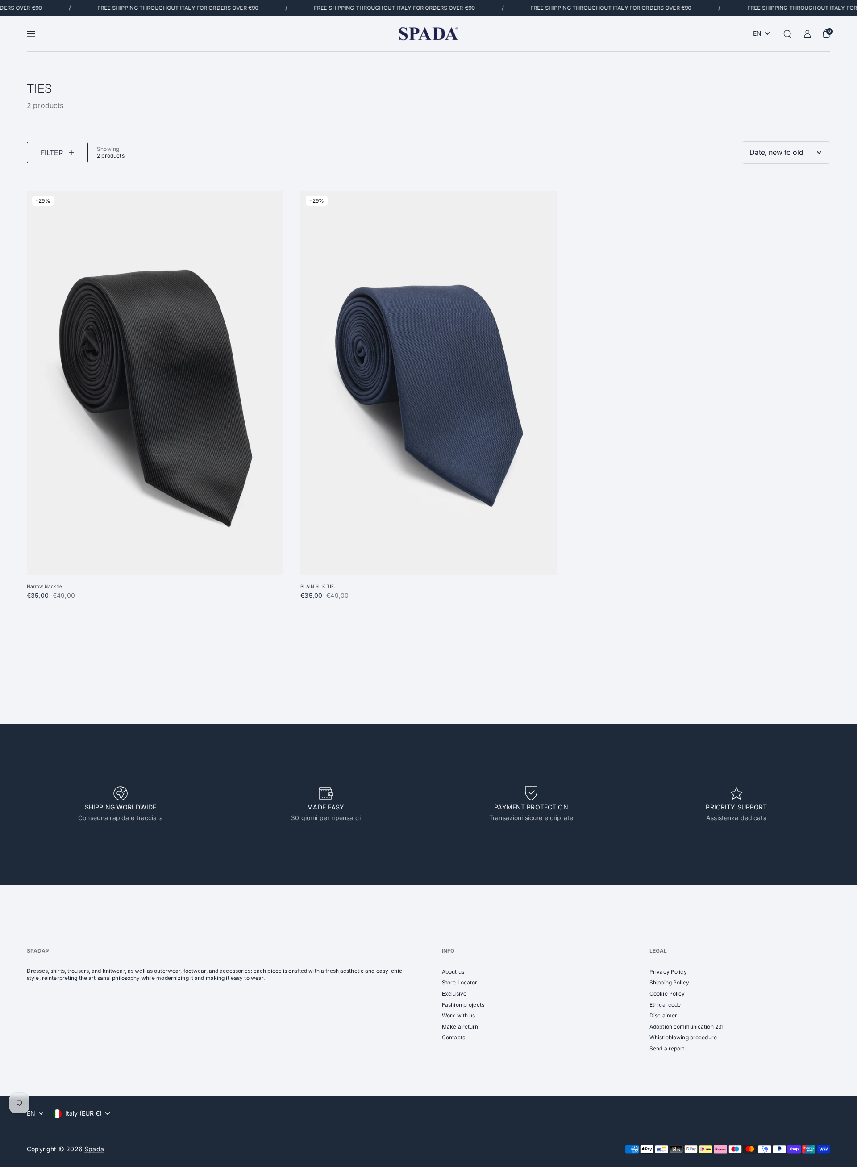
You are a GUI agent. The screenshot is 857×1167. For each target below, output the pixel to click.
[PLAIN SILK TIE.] (428, 383)
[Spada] (428, 34)
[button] (787, 34)
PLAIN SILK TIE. (317, 586)
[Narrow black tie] (155, 383)
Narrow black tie (44, 586)
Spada (94, 1149)
